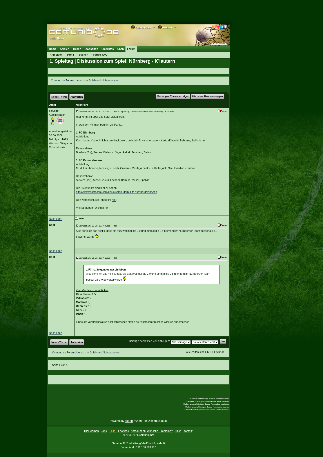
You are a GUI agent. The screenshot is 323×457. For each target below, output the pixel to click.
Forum (131, 49)
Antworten (77, 96)
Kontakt (187, 431)
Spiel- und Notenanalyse (103, 80)
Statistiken (91, 49)
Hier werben (91, 431)
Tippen (77, 49)
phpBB (129, 420)
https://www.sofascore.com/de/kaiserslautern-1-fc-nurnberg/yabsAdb (116, 192)
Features (123, 431)
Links (178, 431)
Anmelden (56, 54)
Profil (70, 54)
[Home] (77, 32)
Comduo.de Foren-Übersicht (68, 80)
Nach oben (55, 218)
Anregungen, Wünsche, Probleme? (152, 431)
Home (52, 49)
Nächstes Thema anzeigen (207, 96)
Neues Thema (59, 96)
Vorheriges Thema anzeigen (173, 96)
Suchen (83, 54)
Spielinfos (108, 49)
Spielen (64, 49)
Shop (120, 49)
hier (114, 199)
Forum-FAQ (100, 54)
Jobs (104, 431)
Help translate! (218, 43)
